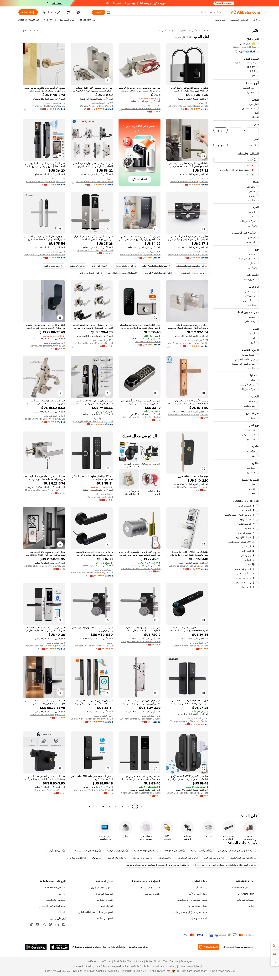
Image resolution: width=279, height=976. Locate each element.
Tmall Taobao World (123, 961)
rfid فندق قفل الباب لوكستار (241, 858)
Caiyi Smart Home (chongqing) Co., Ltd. (45, 181)
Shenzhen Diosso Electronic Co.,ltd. (95, 250)
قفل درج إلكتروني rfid (124, 266)
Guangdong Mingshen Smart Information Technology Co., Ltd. (92, 718)
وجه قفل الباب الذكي (186, 858)
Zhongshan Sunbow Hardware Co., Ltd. (93, 645)
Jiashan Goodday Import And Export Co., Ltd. (139, 108)
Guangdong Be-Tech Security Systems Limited (139, 254)
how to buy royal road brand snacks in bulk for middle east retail (224, 865)
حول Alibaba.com (245, 881)
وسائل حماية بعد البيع (197, 906)
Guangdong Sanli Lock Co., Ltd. (49, 790)
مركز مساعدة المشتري (102, 887)
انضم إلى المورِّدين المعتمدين (52, 906)
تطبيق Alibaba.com (82, 947)
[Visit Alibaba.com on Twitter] (51, 924)
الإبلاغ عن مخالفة (105, 918)
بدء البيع (62, 893)
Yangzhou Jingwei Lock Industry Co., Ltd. (188, 254)
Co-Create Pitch (246, 893)
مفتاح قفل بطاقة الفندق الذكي (154, 266)
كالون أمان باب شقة (115, 858)
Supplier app (136, 947)
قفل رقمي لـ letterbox (89, 273)
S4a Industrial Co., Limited (100, 497)
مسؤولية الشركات (245, 900)
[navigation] (236, 419)
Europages (186, 961)
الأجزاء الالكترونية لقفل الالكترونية (122, 273)
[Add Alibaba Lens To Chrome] (208, 947)
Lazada (139, 961)
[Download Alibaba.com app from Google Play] (36, 947)
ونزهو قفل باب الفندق (52, 266)
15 (96, 806)
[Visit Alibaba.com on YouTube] (38, 924)
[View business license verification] (168, 971)
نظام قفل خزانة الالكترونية (144, 851)
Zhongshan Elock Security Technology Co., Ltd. (187, 792)
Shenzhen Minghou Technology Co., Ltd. (140, 718)
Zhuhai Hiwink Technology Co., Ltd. (47, 714)
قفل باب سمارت (76, 858)
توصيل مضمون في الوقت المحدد (192, 900)
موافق (220, 130)
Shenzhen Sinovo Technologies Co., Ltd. (188, 106)
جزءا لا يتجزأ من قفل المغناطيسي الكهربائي (235, 851)
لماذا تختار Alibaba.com (243, 887)
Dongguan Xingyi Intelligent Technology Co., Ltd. (92, 421)
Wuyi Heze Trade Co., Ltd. (147, 341)
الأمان (194, 30)
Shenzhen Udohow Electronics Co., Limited (139, 417)
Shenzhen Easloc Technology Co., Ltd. (189, 181)
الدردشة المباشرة (104, 893)
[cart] (67, 12)
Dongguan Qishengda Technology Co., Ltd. (44, 645)
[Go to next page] (90, 806)
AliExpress (93, 961)
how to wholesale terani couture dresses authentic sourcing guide (156, 865)
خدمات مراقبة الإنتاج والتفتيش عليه (190, 912)
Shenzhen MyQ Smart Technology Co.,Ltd (92, 572)
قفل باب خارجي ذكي (141, 858)
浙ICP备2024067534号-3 (222, 971)
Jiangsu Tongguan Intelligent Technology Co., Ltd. (44, 418)
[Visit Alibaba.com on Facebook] (64, 924)
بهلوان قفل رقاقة (99, 266)
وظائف (251, 906)
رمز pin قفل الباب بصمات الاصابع (84, 851)
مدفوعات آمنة (200, 887)
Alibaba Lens (242, 947)
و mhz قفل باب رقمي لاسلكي (192, 273)
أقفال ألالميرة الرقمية (200, 851)
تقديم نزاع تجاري (105, 900)
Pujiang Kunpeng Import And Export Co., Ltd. (187, 343)
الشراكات (61, 912)
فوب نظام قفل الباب (212, 858)
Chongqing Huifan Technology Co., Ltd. (188, 566)
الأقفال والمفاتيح (179, 30)
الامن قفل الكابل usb (173, 851)
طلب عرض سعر (152, 893)
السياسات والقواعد (198, 918)
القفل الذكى (164, 858)
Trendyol (174, 961)
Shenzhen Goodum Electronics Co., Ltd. (140, 792)
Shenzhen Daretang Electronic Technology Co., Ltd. (44, 566)
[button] (108, 12)
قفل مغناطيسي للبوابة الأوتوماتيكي (190, 266)
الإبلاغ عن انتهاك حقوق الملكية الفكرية (95, 912)
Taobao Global (153, 961)
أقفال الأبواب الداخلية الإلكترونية (157, 273)
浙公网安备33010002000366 (192, 971)
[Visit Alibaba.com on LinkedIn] (57, 924)
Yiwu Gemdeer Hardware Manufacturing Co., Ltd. (187, 414)
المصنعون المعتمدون (150, 887)
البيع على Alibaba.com (55, 887)
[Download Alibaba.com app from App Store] (59, 947)
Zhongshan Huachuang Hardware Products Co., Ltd (92, 343)
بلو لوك (95, 858)
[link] (275, 945)
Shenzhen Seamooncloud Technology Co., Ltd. (139, 568)
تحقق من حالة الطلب (56, 900)
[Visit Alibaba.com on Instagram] (44, 924)
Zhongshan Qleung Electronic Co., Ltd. (189, 721)
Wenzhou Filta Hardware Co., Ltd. (48, 106)
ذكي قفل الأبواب (55, 851)
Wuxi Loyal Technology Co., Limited (190, 487)
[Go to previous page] (141, 806)
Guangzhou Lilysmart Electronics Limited (44, 254)
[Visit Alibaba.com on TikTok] (31, 924)
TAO (165, 961)
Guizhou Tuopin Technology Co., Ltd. (190, 645)
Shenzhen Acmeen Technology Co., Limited (92, 790)
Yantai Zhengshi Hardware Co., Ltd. (47, 345)
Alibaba (206, 30)
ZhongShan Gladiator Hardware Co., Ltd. (140, 641)
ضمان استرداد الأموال (197, 893)
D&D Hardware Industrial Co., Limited (94, 181)
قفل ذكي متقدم (76, 266)
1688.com (106, 961)
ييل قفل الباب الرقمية (116, 851)
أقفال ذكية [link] (162, 30)
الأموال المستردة (105, 906)
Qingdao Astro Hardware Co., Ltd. (96, 106)
